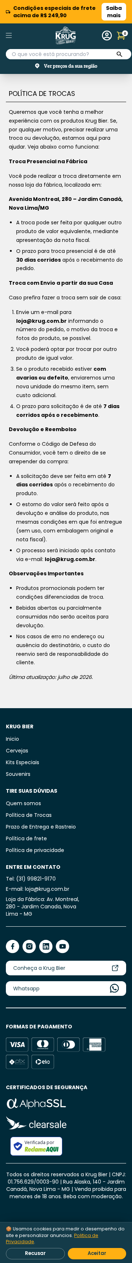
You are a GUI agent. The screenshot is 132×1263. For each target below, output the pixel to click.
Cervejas (17, 750)
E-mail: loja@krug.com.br (37, 889)
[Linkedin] (46, 946)
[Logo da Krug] (65, 35)
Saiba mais (114, 11)
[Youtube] (62, 946)
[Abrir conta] (107, 35)
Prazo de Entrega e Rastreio (41, 826)
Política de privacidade (35, 850)
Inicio (12, 739)
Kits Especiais (22, 762)
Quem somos (23, 803)
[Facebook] (12, 946)
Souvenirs (18, 774)
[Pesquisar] (119, 54)
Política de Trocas (29, 815)
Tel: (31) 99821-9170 (31, 878)
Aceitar (97, 1253)
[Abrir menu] (17, 35)
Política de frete (26, 838)
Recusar (35, 1253)
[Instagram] (29, 946)
